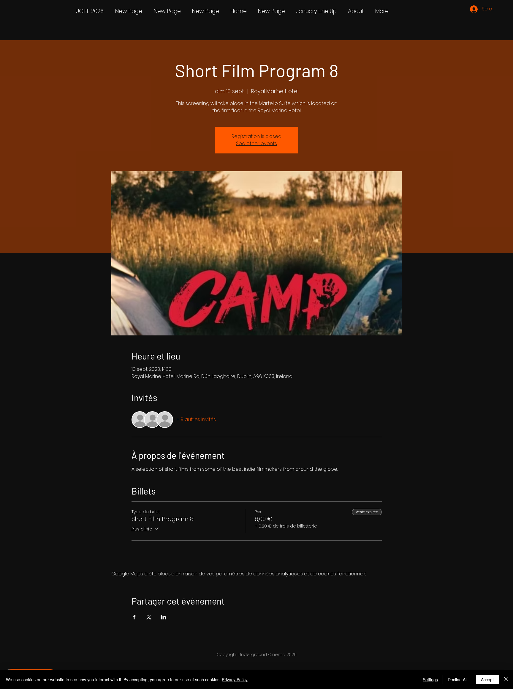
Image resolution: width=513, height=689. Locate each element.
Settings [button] (430, 679)
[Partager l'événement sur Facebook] (134, 617)
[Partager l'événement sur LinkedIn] (163, 617)
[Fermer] (505, 679)
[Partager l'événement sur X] (149, 617)
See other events (256, 143)
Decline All (457, 679)
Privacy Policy (235, 679)
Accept (487, 679)
